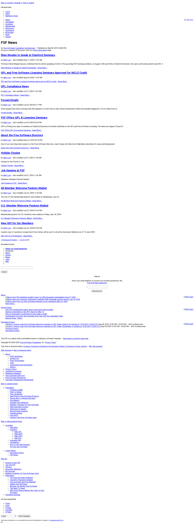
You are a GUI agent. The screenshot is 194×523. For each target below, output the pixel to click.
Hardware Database (13, 373)
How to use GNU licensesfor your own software (20, 446)
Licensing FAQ (15, 440)
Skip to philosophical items (11, 421)
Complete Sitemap (12, 495)
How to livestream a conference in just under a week (26, 314)
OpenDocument (16, 413)
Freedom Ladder (16, 390)
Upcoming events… (12, 331)
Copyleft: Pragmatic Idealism (21, 480)
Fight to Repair (16, 392)
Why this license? (96, 346)
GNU (7, 261)
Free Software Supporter (97, 283)
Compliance (14, 442)
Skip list (4, 459)
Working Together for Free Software (24, 405)
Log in (7, 12)
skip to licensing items (22, 350)
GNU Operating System (19, 407)
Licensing (9, 24)
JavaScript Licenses (13, 371)
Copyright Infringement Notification (19, 380)
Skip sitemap (6, 350)
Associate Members (13, 469)
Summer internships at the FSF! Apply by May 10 (24, 312)
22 (21, 240)
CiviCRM (8, 510)
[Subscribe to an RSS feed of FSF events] (188, 324)
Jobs (7, 259)
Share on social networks (16, 249)
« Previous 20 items (9, 240)
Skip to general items (9, 384)
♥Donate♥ (9, 33)
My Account (10, 471)
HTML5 (8, 512)
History (13, 367)
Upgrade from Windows (19, 403)
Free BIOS (14, 415)
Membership (10, 26)
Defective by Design (18, 409)
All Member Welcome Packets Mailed (24, 188)
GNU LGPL (18, 436)
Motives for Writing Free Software (23, 486)
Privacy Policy (50, 342)
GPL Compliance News (15, 86)
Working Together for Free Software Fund (22, 473)
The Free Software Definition (21, 478)
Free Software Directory (15, 376)
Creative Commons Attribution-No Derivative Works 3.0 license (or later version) (55, 346)
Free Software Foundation (13, 48)
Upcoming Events (8, 322)
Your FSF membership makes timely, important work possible (29, 310)
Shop (7, 35)
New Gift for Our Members (17, 223)
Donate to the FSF (12, 463)
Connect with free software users (23, 417)
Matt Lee (7, 60)
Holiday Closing (10, 152)
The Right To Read (17, 488)
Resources (9, 28)
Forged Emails (10, 100)
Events (8, 255)
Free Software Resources (15, 378)
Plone (7, 503)
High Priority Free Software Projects (24, 396)
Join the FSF (10, 465)
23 (23, 240)
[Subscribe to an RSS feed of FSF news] (188, 297)
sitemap (17, 3)
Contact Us (14, 358)
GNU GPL (18, 432)
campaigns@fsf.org (56, 520)
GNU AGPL (18, 434)
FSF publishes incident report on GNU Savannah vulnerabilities (46, 297)
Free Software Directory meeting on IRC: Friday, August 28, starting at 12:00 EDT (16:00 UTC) (61, 324)
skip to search (28, 3)
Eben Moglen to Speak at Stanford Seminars (28, 55)
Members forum (11, 16)
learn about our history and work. (76, 338)
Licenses (13, 430)
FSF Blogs (14, 455)
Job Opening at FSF (13, 170)
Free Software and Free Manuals (23, 482)
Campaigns (9, 22)
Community (9, 30)
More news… (10, 304)
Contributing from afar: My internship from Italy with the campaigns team (34, 316)
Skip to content (7, 3)
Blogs (7, 257)
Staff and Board (16, 356)
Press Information (40, 50)
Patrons (8, 467)
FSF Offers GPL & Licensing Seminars (24, 117)
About (7, 20)
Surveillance (14, 400)
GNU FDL (18, 438)
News (7, 253)
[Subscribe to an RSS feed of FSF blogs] (188, 309)
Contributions (29, 48)
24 (26, 240)
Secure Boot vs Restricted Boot (22, 398)
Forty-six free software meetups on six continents (42, 301)
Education (14, 427)
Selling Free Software (18, 484)
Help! (7, 14)
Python (8, 508)
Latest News (10, 451)
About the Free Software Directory (22, 135)
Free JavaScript (16, 394)
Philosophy (9, 476)
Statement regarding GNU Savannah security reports (54, 299)
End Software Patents (19, 411)
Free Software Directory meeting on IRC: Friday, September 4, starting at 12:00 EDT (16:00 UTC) (62, 326)
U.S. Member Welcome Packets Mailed (24, 205)
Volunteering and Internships (21, 365)
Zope (7, 506)
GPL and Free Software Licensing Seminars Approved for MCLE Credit (44, 72)
